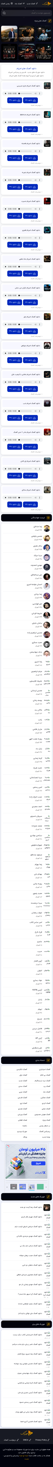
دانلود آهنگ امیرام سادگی (31, 490)
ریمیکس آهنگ (44, 1131)
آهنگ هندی (22, 1109)
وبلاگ (25, 1137)
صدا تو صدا (23, 1456)
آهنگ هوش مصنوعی (42, 1114)
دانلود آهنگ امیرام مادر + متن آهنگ (26, 432)
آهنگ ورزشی (22, 1114)
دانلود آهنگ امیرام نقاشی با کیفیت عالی (25, 374)
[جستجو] (4, 13)
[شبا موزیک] (46, 4)
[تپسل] (8, 1146)
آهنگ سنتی (22, 1086)
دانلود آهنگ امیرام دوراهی (30, 346)
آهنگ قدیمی (22, 1097)
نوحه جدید (46, 1137)
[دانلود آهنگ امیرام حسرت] (47, 201)
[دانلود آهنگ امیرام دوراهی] (47, 345)
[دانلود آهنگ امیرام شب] (47, 403)
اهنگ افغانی (22, 1120)
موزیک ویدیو (22, 1131)
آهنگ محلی (46, 1109)
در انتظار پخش (44, 1126)
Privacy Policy (41, 1440)
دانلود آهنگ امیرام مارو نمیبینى (28, 86)
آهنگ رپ (47, 1086)
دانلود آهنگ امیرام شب (31, 403)
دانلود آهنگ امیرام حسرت (30, 201)
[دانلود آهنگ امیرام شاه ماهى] (47, 258)
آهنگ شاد (18, 4)
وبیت (26, 1459)
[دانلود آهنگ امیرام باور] (47, 316)
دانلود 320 (13, 100)
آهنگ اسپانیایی (44, 1069)
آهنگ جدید (31, 4)
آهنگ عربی (23, 1092)
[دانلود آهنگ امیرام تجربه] (47, 172)
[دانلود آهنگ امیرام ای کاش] (47, 461)
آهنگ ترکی (23, 1075)
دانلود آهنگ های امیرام (26, 68)
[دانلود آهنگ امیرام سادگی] (47, 489)
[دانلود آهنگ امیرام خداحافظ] (47, 114)
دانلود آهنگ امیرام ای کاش (30, 461)
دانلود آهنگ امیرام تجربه (31, 172)
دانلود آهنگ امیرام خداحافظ (30, 115)
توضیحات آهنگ (36, 105)
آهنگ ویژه (46, 1120)
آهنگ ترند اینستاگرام (42, 1081)
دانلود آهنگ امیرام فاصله (31, 143)
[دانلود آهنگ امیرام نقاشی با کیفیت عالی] (47, 374)
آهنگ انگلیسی (22, 1069)
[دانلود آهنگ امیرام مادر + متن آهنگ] (47, 432)
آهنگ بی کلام (45, 1075)
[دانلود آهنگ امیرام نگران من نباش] (47, 287)
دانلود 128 (28, 100)
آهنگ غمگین (45, 1097)
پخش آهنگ (5, 4)
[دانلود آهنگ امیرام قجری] (47, 230)
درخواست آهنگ (10, 1440)
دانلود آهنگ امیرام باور (32, 317)
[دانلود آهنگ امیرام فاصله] (47, 143)
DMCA (25, 1440)
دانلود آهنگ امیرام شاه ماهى (29, 259)
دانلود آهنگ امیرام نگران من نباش (27, 288)
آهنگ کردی (46, 1103)
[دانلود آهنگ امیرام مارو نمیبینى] (47, 85)
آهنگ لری (23, 1103)
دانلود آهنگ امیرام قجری (31, 230)
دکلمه (25, 1126)
